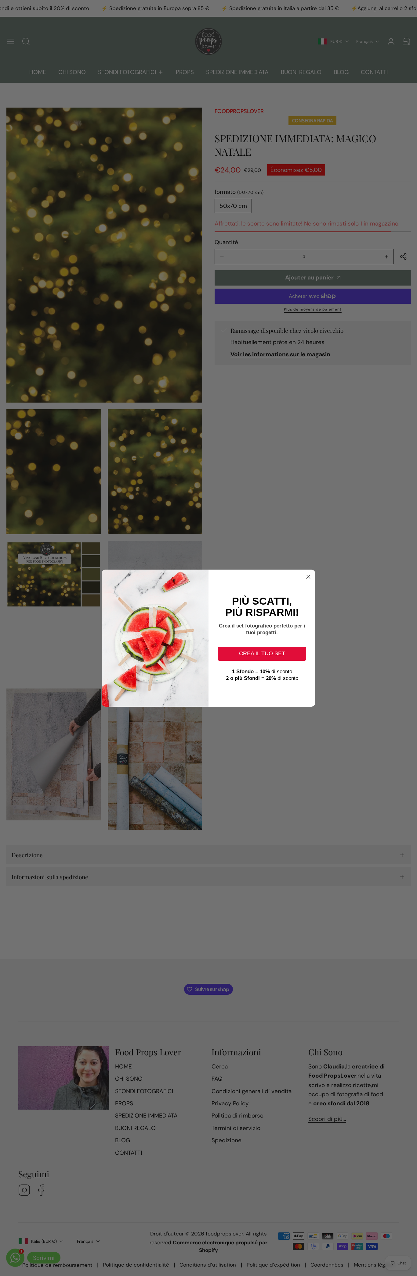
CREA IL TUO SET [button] (262, 653)
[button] (308, 576)
